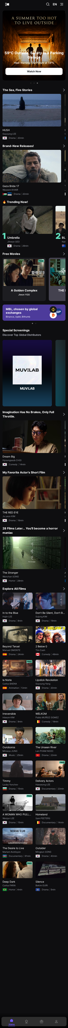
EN (55, 4)
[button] (30, 83)
